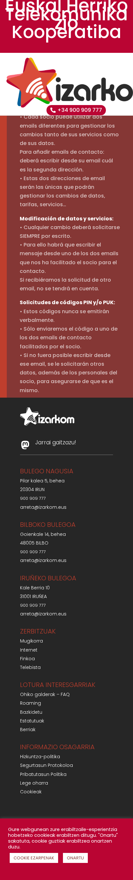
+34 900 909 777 (79, 110)
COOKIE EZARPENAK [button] (34, 858)
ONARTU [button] (75, 858)
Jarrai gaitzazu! (55, 442)
